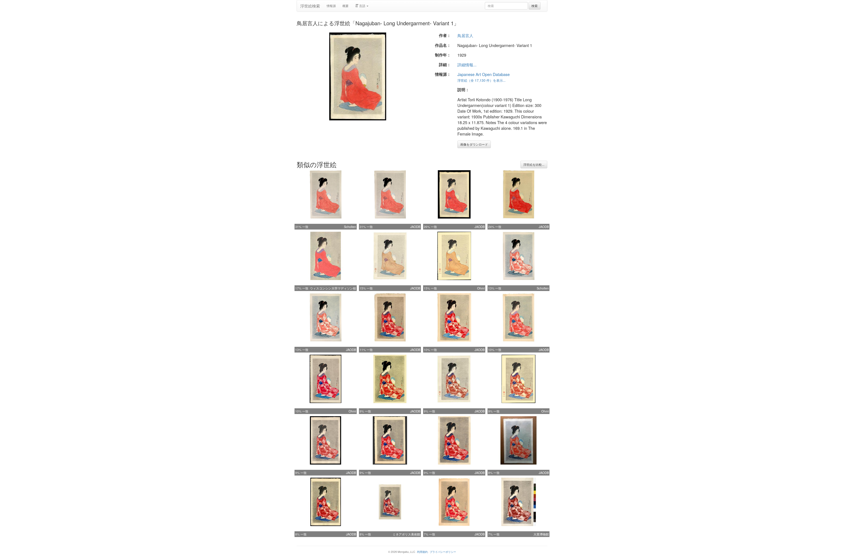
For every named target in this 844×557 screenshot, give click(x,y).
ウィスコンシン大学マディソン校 (333, 288)
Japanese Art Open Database (483, 74)
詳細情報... (467, 64)
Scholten (350, 226)
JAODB (415, 226)
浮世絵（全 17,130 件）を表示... (481, 80)
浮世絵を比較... (533, 164)
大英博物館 (541, 534)
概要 (345, 6)
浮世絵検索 (310, 6)
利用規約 (422, 551)
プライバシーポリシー (443, 551)
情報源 (331, 6)
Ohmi (481, 288)
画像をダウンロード (474, 144)
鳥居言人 (465, 35)
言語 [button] (362, 6)
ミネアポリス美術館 (406, 534)
